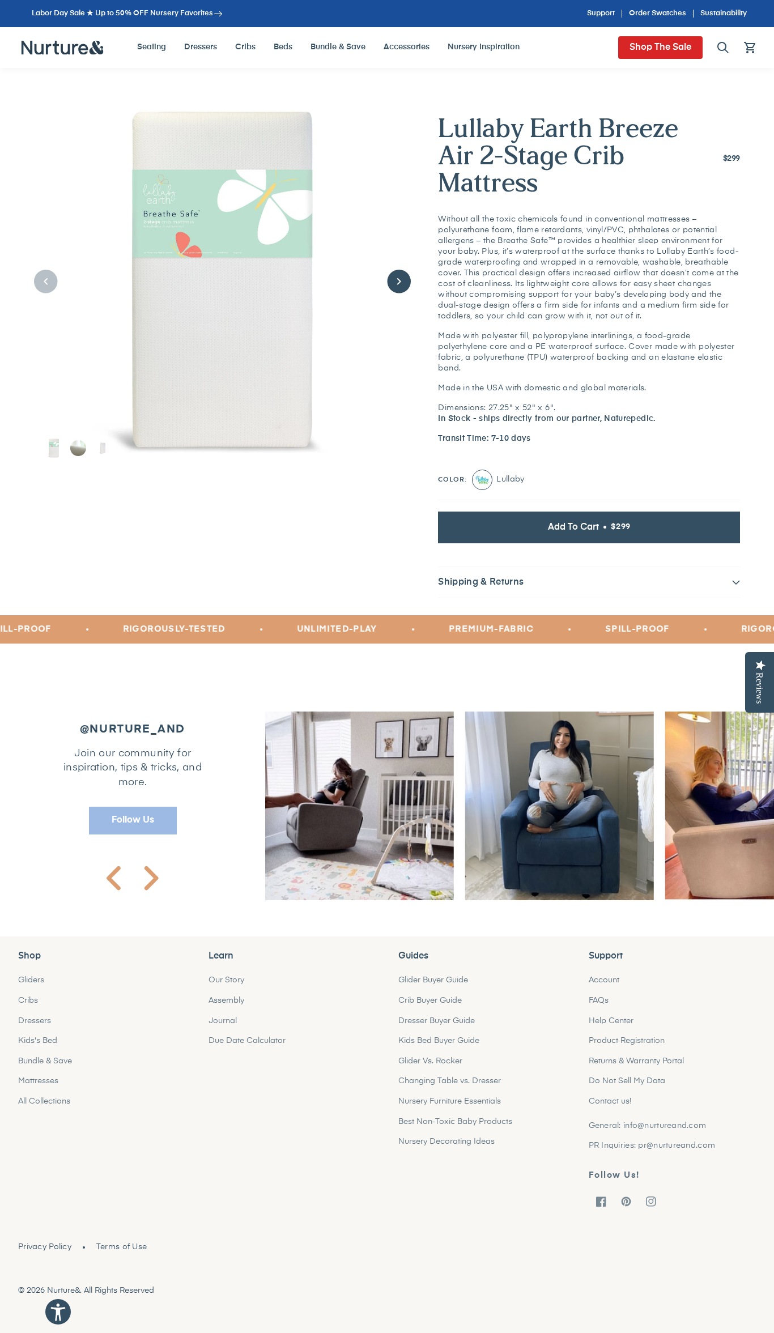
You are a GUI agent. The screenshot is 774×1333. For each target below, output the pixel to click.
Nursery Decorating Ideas (446, 1148)
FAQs (599, 1007)
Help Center (611, 1028)
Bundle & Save (45, 1068)
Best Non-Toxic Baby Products (455, 1128)
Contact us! (610, 1108)
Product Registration (627, 1047)
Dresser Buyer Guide (436, 1028)
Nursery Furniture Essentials (449, 1108)
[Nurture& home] (62, 47)
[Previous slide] (114, 885)
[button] (723, 47)
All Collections (44, 1108)
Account (604, 987)
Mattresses (38, 1088)
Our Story (226, 987)
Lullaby (482, 486)
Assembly (226, 1007)
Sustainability (723, 13)
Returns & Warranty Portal (636, 1068)
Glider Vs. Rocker (430, 1068)
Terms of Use (121, 1254)
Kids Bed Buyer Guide (438, 1047)
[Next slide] (151, 885)
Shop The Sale (660, 47)
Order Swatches (657, 13)
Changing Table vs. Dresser (449, 1088)
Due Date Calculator (247, 1047)
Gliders (31, 987)
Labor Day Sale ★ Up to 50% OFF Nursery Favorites (122, 13)
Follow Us (133, 827)
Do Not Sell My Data (627, 1088)
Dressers (34, 1028)
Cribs (28, 1007)
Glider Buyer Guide (433, 987)
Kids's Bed (37, 1047)
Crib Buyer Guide (430, 1007)
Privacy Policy (44, 1254)
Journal (223, 1028)
